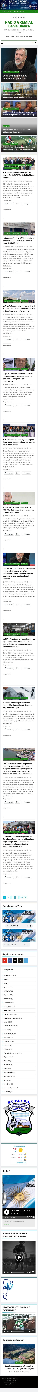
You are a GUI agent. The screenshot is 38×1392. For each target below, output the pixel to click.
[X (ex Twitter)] (20, 960)
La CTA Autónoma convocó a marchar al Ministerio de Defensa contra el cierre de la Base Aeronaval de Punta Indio (19, 308)
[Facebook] (10, 960)
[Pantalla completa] (33, 1272)
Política (6, 1049)
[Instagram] (15, 960)
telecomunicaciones (10, 1088)
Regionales (7, 1057)
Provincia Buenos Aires (11, 168)
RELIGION (7, 1061)
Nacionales (15, 72)
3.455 (21, 897)
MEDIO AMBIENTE (9, 1026)
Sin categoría (8, 1072)
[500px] (26, 960)
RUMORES (7, 1065)
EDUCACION (8, 1006)
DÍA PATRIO (7, 999)
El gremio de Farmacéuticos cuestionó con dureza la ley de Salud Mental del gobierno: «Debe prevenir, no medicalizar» (18, 11)
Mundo (6, 1030)
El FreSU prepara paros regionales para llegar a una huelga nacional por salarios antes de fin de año (19, 442)
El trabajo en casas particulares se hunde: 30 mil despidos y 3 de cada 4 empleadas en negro (17, 705)
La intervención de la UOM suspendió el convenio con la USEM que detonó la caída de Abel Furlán (18, 240)
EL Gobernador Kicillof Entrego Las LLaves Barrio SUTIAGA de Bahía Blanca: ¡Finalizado (19, 175)
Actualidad (7, 72)
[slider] (17, 1272)
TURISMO (7, 1092)
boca (5, 979)
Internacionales (8, 1014)
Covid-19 (6, 987)
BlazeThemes (9, 1385)
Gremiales (7, 1010)
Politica (28, 165)
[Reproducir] (5, 1272)
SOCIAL (6, 1080)
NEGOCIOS (7, 1037)
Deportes (6, 126)
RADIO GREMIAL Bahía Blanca (19, 24)
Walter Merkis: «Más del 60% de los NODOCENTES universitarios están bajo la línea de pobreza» (18, 510)
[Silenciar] (30, 1272)
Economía (7, 1003)
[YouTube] (4, 960)
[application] (19, 1257)
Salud (5, 1068)
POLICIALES (7, 1041)
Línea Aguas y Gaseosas (11, 1018)
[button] (19, 1257)
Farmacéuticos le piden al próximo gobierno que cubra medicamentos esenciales (17, 97)
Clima (5, 983)
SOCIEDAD (7, 1084)
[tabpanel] (19, 1358)
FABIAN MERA (9, 181)
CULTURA (7, 991)
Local (14, 165)
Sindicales (15, 91)
